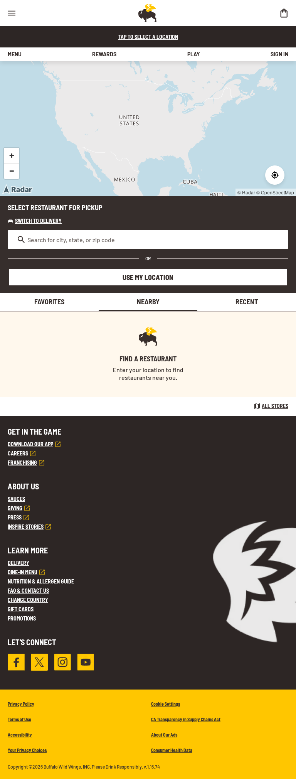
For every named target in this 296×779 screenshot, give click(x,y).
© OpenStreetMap (275, 192)
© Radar (246, 192)
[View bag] (283, 13)
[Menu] (11, 13)
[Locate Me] (274, 175)
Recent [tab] (246, 301)
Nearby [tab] (148, 301)
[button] (35, 221)
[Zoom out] (11, 171)
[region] (148, 128)
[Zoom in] (11, 155)
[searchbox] (148, 239)
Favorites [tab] (49, 301)
